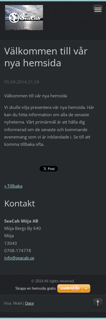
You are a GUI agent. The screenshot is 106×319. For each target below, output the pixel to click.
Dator (29, 303)
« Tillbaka (13, 186)
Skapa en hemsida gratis (35, 288)
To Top (97, 303)
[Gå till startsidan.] (43, 20)
